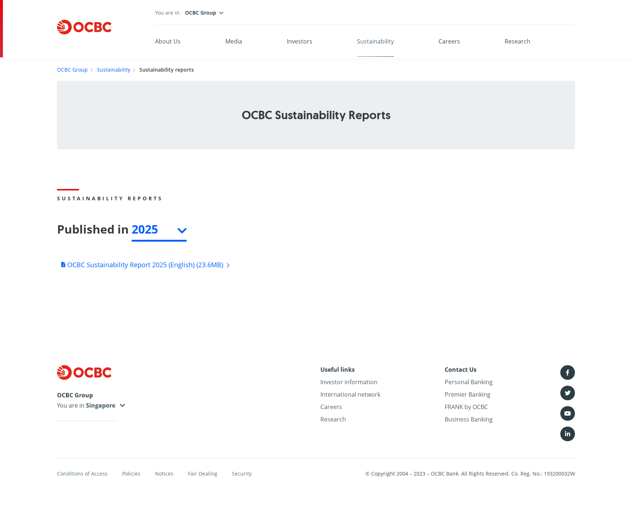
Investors (299, 41)
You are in (71, 405)
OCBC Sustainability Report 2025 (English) (144, 264)
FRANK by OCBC (466, 407)
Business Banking (469, 419)
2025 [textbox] (145, 229)
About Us (168, 41)
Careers (449, 41)
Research (517, 41)
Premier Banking (467, 394)
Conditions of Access (82, 473)
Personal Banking (469, 382)
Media (233, 41)
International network (350, 394)
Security (242, 473)
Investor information (348, 382)
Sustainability (375, 41)
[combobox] (159, 231)
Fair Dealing (202, 473)
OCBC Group (72, 69)
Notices (164, 473)
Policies (131, 473)
